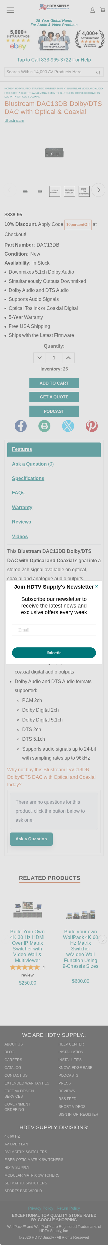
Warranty (22, 507)
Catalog (12, 1068)
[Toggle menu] (10, 7)
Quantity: (54, 346)
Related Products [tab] (49, 878)
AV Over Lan (16, 1144)
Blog (9, 1052)
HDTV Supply (16, 1168)
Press (64, 1083)
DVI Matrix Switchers (25, 1152)
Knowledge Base (75, 1068)
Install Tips (70, 1060)
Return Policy (68, 1208)
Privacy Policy (41, 1208)
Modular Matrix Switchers (31, 1175)
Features (22, 449)
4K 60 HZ (12, 1136)
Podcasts (68, 1075)
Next (98, 190)
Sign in (65, 1114)
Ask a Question (33, 463)
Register (89, 1114)
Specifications (28, 478)
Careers (13, 1060)
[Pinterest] (92, 426)
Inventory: (54, 368)
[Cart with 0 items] (102, 10)
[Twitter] (68, 426)
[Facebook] (21, 426)
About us (13, 1044)
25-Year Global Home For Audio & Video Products (54, 23)
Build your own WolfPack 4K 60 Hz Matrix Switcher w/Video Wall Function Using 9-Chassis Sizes (81, 949)
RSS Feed (67, 1099)
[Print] (44, 426)
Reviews (21, 521)
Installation (70, 1052)
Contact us (16, 1075)
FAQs (18, 492)
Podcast (54, 411)
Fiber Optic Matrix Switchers (33, 1160)
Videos (20, 536)
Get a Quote (54, 396)
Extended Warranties (26, 1083)
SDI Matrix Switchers (25, 1183)
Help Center (71, 1044)
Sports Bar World (23, 1191)
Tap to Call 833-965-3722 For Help (54, 59)
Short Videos (72, 1107)
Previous (9, 190)
